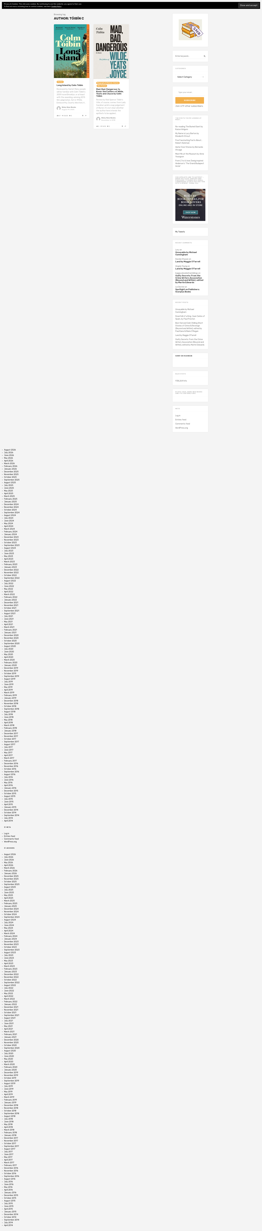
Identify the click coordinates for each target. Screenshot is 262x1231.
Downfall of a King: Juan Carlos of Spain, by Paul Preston (190, 317)
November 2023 (11, 540)
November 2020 (11, 638)
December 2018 (11, 701)
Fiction (60, 82)
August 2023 (10, 548)
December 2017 (11, 733)
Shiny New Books (69, 107)
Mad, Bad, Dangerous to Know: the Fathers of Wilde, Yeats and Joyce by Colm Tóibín (110, 92)
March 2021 (9, 627)
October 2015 (10, 793)
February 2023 (10, 564)
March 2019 (9, 692)
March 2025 (9, 496)
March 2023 (9, 562)
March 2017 (9, 758)
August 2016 (9, 774)
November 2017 (11, 736)
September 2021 (11, 611)
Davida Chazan (181, 259)
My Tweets (180, 232)
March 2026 (9, 463)
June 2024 (9, 521)
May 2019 (8, 687)
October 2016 (10, 769)
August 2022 (10, 581)
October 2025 (10, 477)
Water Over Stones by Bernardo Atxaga (189, 148)
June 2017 (8, 750)
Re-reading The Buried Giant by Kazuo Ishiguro (189, 128)
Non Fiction (102, 86)
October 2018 (10, 706)
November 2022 (11, 572)
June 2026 (9, 455)
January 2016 (10, 788)
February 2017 (10, 761)
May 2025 (8, 491)
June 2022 (9, 586)
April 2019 (8, 690)
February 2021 (10, 630)
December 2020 (11, 635)
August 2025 (10, 482)
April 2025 (8, 493)
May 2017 (8, 752)
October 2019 (10, 673)
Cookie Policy (56, 6)
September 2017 (11, 742)
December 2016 (11, 763)
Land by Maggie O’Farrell (187, 261)
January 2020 (10, 665)
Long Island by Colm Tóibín (70, 85)
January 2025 (10, 502)
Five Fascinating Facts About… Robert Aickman (189, 141)
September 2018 (11, 709)
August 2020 (10, 646)
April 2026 (8, 461)
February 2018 (10, 728)
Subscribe (190, 100)
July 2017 (8, 747)
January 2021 (10, 632)
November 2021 (11, 605)
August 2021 (9, 613)
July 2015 (8, 799)
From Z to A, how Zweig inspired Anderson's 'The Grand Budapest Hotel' (189, 163)
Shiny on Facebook (183, 356)
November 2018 (11, 703)
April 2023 (8, 559)
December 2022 (11, 570)
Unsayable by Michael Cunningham (186, 253)
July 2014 (8, 818)
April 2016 (8, 785)
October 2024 (10, 510)
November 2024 (11, 507)
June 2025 (9, 488)
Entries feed (180, 420)
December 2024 (11, 504)
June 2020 (9, 652)
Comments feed (182, 424)
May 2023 (8, 556)
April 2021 (8, 624)
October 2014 (10, 812)
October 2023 (10, 542)
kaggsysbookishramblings (186, 273)
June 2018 (9, 717)
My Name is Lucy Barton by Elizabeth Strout (187, 134)
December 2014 (11, 810)
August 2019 (9, 679)
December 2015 (11, 791)
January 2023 (10, 567)
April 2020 (8, 657)
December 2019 (11, 668)
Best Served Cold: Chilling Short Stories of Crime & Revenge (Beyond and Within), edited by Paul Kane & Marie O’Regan (189, 327)
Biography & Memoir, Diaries (108, 83)
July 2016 (8, 777)
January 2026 (10, 469)
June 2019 (9, 684)
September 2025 (12, 480)
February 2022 (10, 597)
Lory (177, 250)
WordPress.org (181, 428)
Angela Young (181, 266)
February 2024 (10, 532)
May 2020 (8, 654)
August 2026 (10, 450)
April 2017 (8, 755)
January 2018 (10, 731)
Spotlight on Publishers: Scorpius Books (187, 290)
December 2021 (11, 602)
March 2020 (9, 660)
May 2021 (8, 622)
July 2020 (8, 649)
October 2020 (10, 641)
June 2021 (9, 619)
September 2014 (11, 815)
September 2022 (12, 578)
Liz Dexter (179, 287)
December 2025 (11, 472)
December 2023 (11, 537)
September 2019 (11, 676)
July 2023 (8, 551)
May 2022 (8, 589)
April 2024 (8, 526)
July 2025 (8, 485)
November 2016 (11, 766)
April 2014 (8, 821)
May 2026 (8, 458)
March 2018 (9, 725)
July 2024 (8, 518)
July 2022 (8, 583)
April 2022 (8, 592)
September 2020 (12, 643)
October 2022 (10, 575)
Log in (177, 415)
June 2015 (9, 802)
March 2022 (9, 594)
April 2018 (8, 722)
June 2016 (9, 780)
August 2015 (9, 796)
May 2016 (8, 782)
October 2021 (10, 608)
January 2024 (10, 534)
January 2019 (10, 698)
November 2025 (11, 474)
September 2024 (12, 512)
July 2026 (8, 452)
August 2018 (9, 712)
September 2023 (12, 545)
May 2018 (8, 720)
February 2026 (10, 466)
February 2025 (10, 499)
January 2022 (10, 600)
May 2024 (8, 523)
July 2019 (8, 682)
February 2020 (10, 662)
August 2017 (9, 744)
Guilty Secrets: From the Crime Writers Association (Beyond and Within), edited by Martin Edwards (189, 279)
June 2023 (9, 553)
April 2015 (8, 804)
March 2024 (9, 529)
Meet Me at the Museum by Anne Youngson (189, 155)
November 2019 (11, 671)
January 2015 (10, 807)
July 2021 (8, 616)
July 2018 (8, 714)
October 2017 (10, 739)
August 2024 (10, 515)
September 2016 (11, 772)
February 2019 (10, 695)
